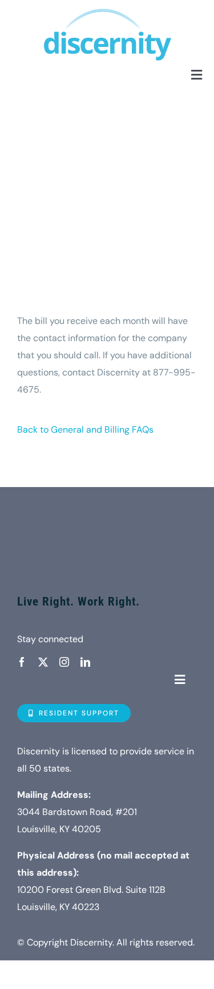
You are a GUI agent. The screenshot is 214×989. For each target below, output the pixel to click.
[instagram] (64, 662)
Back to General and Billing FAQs (85, 430)
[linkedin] (85, 662)
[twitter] (43, 662)
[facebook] (22, 662)
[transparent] (107, 503)
